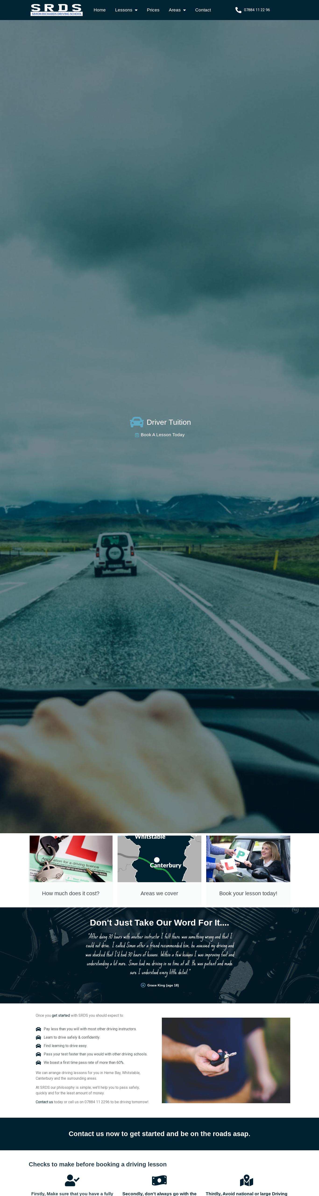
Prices (153, 9)
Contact (203, 9)
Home (100, 9)
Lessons (123, 9)
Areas (175, 9)
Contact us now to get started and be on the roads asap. (159, 1133)
